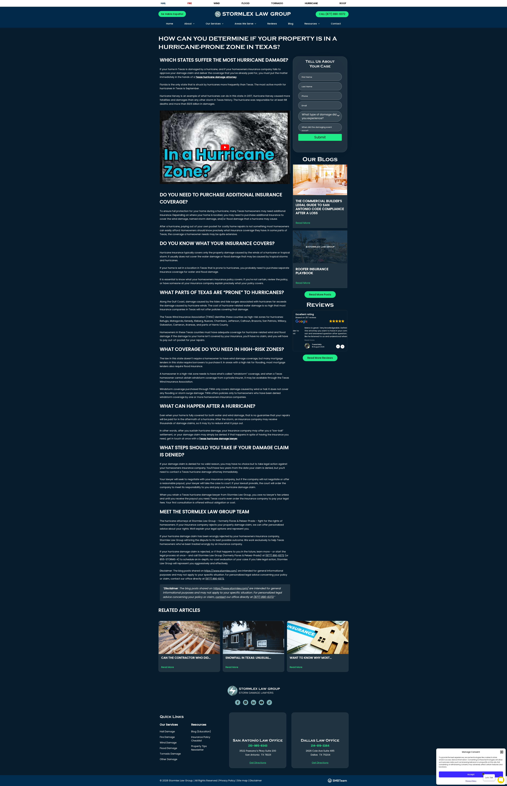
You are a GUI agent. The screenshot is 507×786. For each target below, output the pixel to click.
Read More (303, 223)
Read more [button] (301, 340)
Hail (163, 3)
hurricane (311, 3)
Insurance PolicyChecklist (200, 739)
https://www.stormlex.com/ (220, 570)
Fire (189, 3)
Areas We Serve (244, 23)
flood (246, 3)
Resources (310, 23)
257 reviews (310, 317)
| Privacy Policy (226, 780)
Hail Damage (167, 731)
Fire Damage (167, 737)
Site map (242, 780)
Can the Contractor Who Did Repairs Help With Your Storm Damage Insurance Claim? (185, 657)
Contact (336, 23)
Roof (343, 3)
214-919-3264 (320, 746)
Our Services (213, 23)
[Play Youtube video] (225, 147)
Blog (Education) (201, 731)
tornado (277, 3)
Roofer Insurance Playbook (312, 271)
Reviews (272, 23)
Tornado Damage (170, 753)
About (188, 23)
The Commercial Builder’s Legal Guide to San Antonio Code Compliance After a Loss (320, 207)
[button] (501, 752)
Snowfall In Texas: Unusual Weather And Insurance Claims (250, 657)
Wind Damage (168, 742)
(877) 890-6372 (335, 14)
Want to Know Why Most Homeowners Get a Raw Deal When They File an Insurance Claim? (317, 657)
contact (220, 597)
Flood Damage (168, 748)
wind (217, 3)
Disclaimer (256, 780)
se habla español (172, 14)
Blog (290, 23)
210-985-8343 (257, 746)
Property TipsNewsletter (199, 748)
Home (169, 23)
